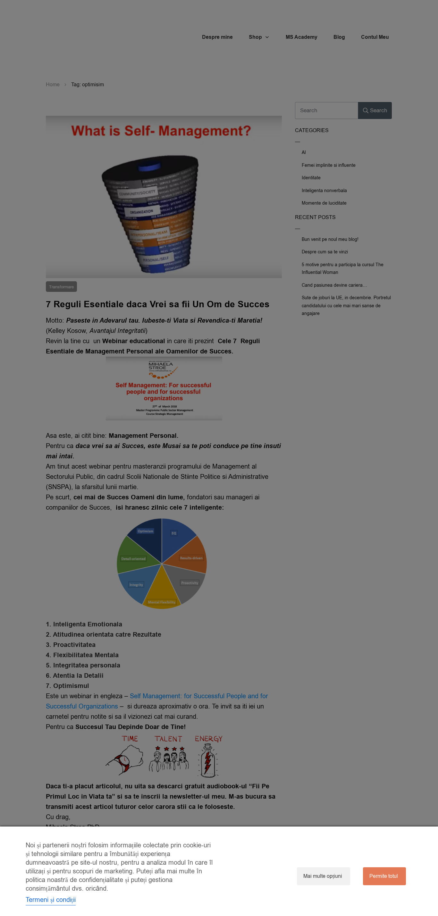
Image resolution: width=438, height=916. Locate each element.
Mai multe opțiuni (322, 876)
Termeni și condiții (51, 899)
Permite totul (383, 876)
